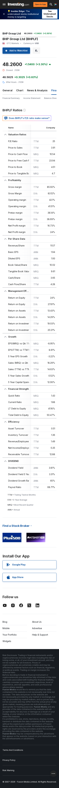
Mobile (6, 628)
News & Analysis (37, 90)
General (7, 90)
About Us (37, 621)
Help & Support (40, 634)
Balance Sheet (51, 98)
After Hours (11, 82)
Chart (19, 90)
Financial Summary (11, 98)
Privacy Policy (9, 760)
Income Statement (31, 98)
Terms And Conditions (13, 750)
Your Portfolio (10, 634)
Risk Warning (8, 770)
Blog (5, 621)
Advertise (37, 628)
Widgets (7, 641)
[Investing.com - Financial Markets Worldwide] (18, 4)
